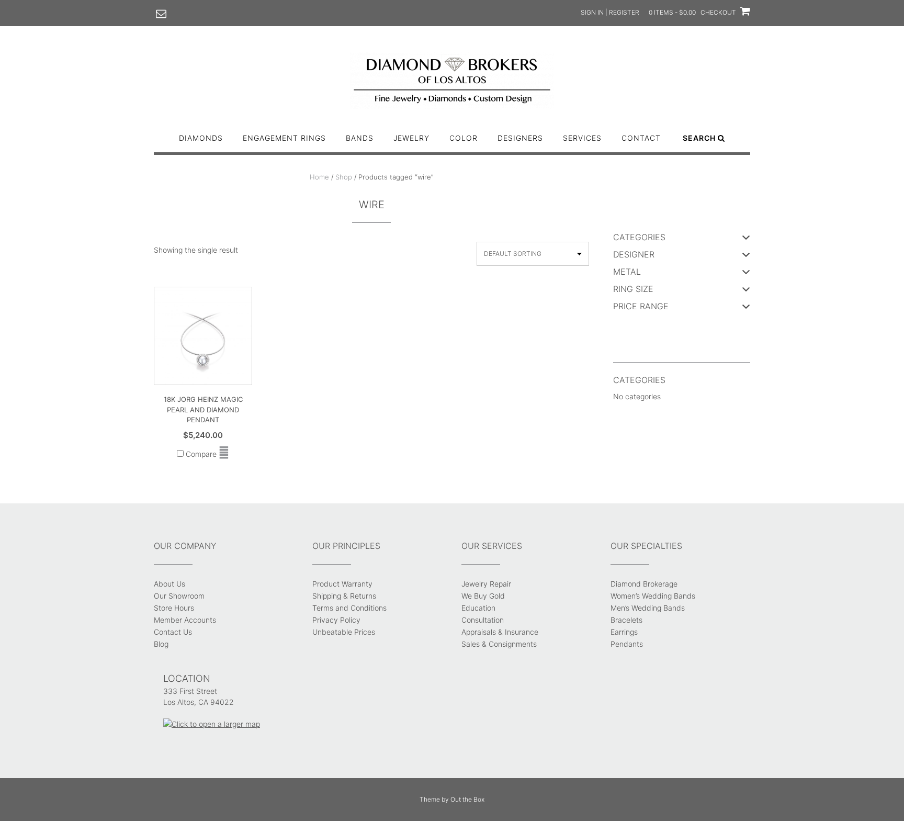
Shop (343, 177)
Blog (161, 643)
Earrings (624, 631)
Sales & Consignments (499, 643)
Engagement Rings (284, 137)
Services (582, 137)
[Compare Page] (224, 453)
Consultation (482, 619)
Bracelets (626, 619)
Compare (200, 453)
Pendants (627, 643)
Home (319, 177)
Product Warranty (342, 583)
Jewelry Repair (486, 583)
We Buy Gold (483, 595)
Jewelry (411, 137)
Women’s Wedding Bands (653, 595)
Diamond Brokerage (644, 583)
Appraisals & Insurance (499, 631)
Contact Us (173, 631)
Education (478, 607)
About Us (169, 583)
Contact (641, 137)
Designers (520, 137)
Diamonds (201, 137)
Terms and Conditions (349, 607)
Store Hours (174, 607)
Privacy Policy (336, 619)
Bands (360, 137)
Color (463, 137)
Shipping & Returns (344, 595)
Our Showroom (179, 595)
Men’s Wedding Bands (648, 607)
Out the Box (467, 799)
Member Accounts (185, 619)
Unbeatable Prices (343, 631)
